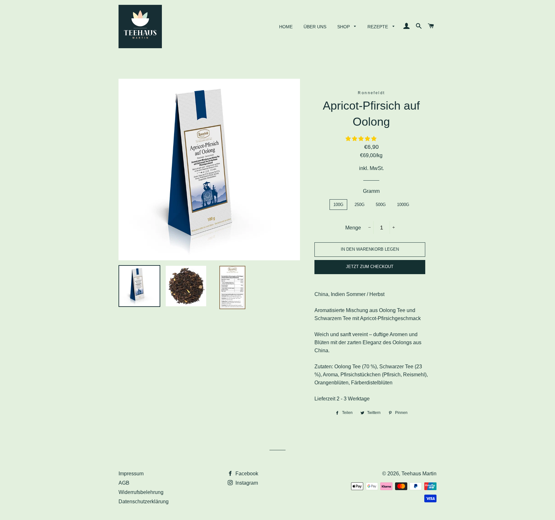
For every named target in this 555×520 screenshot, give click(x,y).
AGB (124, 483)
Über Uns (315, 26)
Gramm (371, 191)
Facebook (246, 473)
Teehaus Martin (418, 473)
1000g (403, 204)
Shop (344, 26)
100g (338, 204)
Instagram (246, 483)
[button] (362, 138)
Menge (353, 227)
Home (286, 26)
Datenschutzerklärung (144, 501)
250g (360, 204)
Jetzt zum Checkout (369, 266)
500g (381, 204)
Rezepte (378, 26)
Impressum (131, 473)
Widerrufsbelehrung (141, 492)
